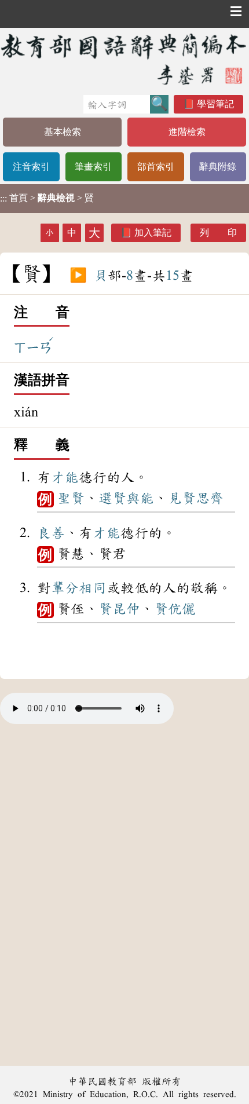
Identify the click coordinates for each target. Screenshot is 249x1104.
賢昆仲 (119, 609)
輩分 (65, 588)
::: (3, 198)
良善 (51, 533)
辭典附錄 (217, 166)
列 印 (218, 232)
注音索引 (31, 166)
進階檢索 (187, 132)
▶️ (78, 276)
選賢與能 (126, 498)
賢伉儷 (175, 609)
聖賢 (71, 498)
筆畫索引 (93, 166)
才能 (65, 477)
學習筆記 (215, 104)
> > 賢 (47, 198)
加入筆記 (152, 232)
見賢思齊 (196, 498)
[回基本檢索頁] (124, 59)
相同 (93, 588)
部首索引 (155, 166)
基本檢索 (62, 132)
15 (173, 276)
